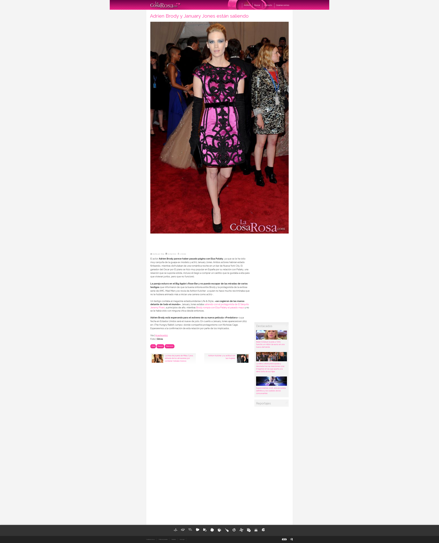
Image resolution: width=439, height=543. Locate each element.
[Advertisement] (219, 242)
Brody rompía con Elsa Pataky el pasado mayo (220, 307)
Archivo (247, 5)
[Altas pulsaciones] (175, 530)
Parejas (160, 346)
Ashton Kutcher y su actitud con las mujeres (221, 356)
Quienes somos (282, 5)
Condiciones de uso (150, 539)
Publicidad (173, 539)
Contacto (268, 5)
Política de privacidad (163, 539)
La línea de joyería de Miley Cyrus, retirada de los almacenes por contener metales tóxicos (179, 358)
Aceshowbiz (161, 335)
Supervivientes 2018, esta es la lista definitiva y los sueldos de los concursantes (271, 390)
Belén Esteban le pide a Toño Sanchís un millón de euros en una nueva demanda (270, 344)
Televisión (169, 346)
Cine (153, 346)
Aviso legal (182, 539)
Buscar (257, 5)
